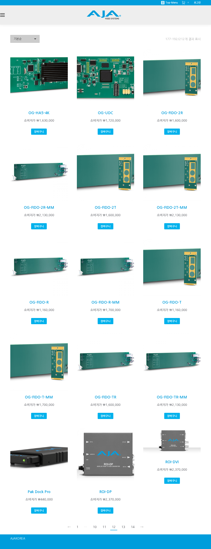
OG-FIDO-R (39, 302)
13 (123, 526)
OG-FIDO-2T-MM (172, 207)
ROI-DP (105, 492)
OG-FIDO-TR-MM (172, 397)
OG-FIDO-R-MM (105, 302)
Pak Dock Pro (39, 492)
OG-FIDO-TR (105, 397)
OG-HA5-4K (38, 113)
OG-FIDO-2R (172, 113)
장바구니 (39, 131)
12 (114, 526)
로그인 (197, 2)
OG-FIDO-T (172, 302)
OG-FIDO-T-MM (39, 397)
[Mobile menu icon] (2, 15)
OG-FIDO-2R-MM (39, 207)
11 (104, 526)
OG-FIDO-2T (105, 207)
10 (95, 526)
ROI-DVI (172, 462)
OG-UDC (105, 113)
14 (133, 526)
